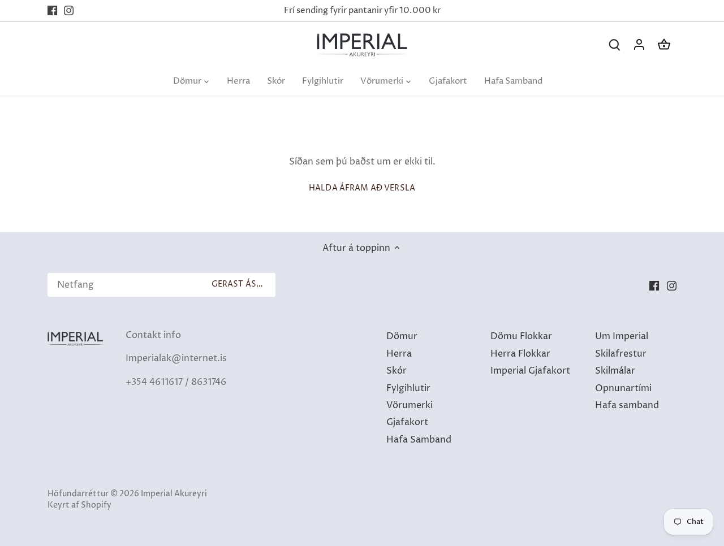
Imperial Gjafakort (530, 371)
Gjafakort (407, 422)
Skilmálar (615, 371)
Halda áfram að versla (362, 188)
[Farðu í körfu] (664, 44)
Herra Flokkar (520, 354)
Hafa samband (627, 405)
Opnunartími (623, 388)
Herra (399, 354)
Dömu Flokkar (521, 336)
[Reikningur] (639, 44)
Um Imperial (621, 336)
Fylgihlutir (408, 388)
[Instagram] (69, 11)
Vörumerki (409, 405)
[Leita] (614, 44)
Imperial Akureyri (174, 494)
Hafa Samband (418, 440)
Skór (396, 371)
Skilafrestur (621, 354)
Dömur (401, 336)
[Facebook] (52, 11)
